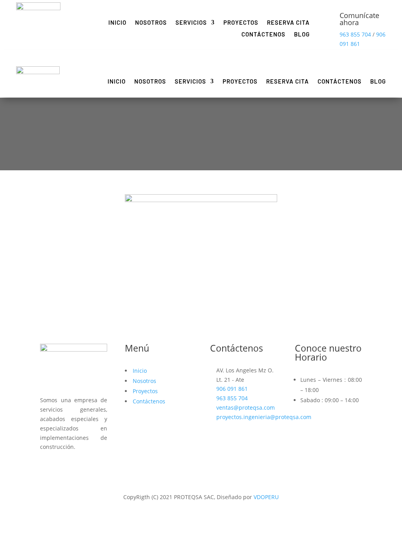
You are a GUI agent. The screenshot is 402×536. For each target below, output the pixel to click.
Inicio (117, 23)
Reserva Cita (288, 23)
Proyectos (240, 23)
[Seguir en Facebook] (46, 467)
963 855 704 (355, 34)
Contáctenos (263, 34)
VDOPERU (266, 497)
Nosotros (151, 23)
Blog (302, 34)
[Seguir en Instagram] (62, 467)
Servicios (191, 23)
